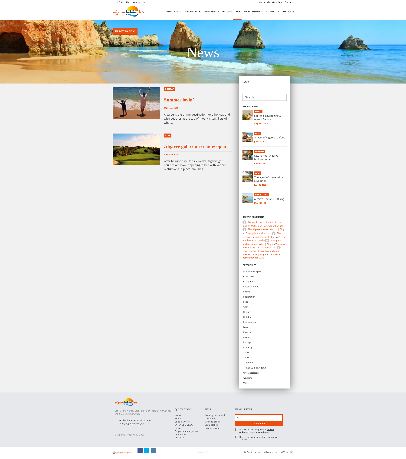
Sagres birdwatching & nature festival (267, 117)
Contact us (288, 11)
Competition (249, 281)
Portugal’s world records (259, 233)
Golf (245, 306)
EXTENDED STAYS (211, 11)
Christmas (248, 276)
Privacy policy (212, 427)
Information (249, 322)
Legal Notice (211, 424)
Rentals (178, 11)
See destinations (125, 31)
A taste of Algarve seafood (269, 137)
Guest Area (277, 2)
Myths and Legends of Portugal (267, 225)
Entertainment (251, 286)
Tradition (248, 362)
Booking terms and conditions (215, 417)
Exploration (249, 296)
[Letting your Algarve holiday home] (247, 155)
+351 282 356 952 (143, 420)
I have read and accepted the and (256, 430)
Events (246, 291)
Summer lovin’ (179, 99)
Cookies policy (212, 421)
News (237, 11)
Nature (247, 332)
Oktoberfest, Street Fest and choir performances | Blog (261, 253)
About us (274, 11)
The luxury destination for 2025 (261, 256)
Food (245, 301)
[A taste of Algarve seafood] (247, 137)
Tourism (247, 357)
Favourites (289, 2)
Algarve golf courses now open (195, 146)
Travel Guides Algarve (254, 367)
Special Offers (193, 11)
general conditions (259, 432)
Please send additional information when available (258, 438)
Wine (246, 382)
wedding (247, 377)
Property (247, 347)
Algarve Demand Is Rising (269, 199)
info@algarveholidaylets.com (134, 423)
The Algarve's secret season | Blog (266, 229)
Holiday (247, 316)
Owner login (264, 2)
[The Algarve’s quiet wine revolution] (247, 176)
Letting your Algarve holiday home (266, 157)
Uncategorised (251, 372)
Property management (255, 11)
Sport (246, 352)
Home (169, 11)
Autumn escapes (252, 271)
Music (246, 327)
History (247, 311)
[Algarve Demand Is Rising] (247, 198)
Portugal (247, 342)
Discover (227, 11)
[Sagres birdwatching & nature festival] (247, 115)
